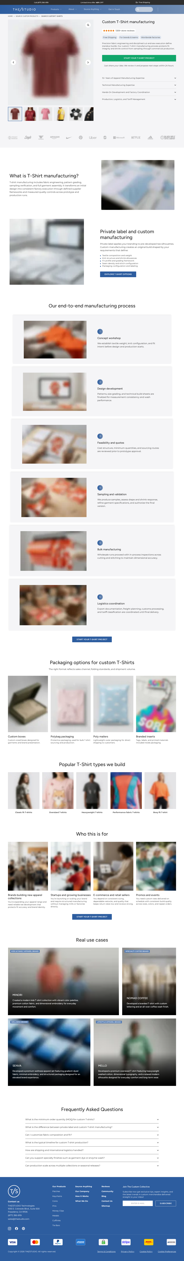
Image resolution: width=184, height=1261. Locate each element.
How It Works (81, 1196)
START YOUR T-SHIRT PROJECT (139, 58)
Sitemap (106, 1206)
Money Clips (58, 1211)
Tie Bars (56, 1225)
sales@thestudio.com (18, 1219)
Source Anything (83, 1186)
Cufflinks (56, 1220)
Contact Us (107, 1201)
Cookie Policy (146, 1251)
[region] (50, 62)
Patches (56, 1191)
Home (10, 16)
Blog (104, 1196)
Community (107, 1191)
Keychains (57, 1196)
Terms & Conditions (106, 1251)
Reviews (106, 1186)
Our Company (82, 1191)
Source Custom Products (27, 16)
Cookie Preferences (167, 1251)
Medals (55, 1215)
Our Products (59, 1186)
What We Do (81, 1201)
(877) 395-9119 (15, 1215)
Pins (54, 1206)
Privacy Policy (127, 1251)
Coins (55, 1201)
